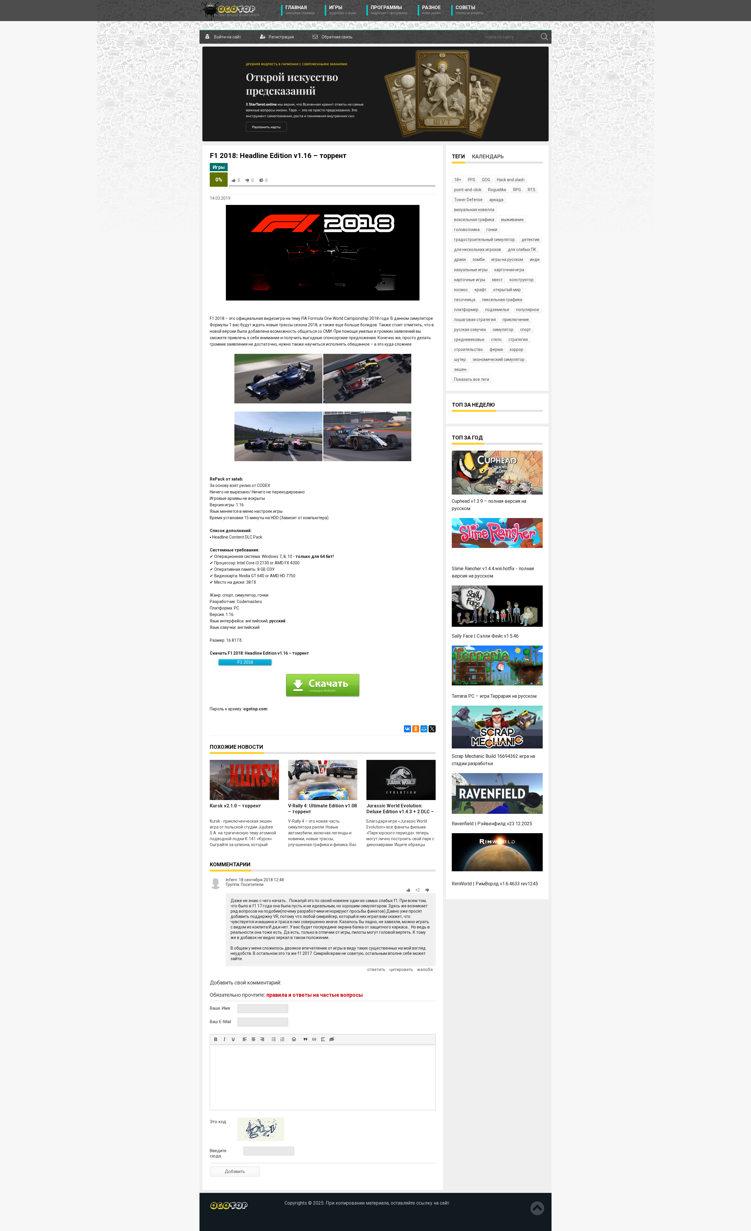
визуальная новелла (474, 209)
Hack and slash (511, 179)
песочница (464, 299)
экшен (460, 369)
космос (461, 289)
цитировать (401, 969)
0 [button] (239, 180)
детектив (530, 239)
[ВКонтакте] (407, 728)
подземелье (497, 309)
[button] (409, 890)
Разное (431, 10)
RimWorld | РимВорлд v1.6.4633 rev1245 (495, 884)
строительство (468, 349)
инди (534, 259)
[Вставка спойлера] (323, 1039)
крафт (480, 289)
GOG (486, 179)
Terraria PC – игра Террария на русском (494, 696)
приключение (516, 319)
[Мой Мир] (423, 728)
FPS (471, 179)
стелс (496, 339)
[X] (432, 728)
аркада (496, 199)
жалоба (425, 969)
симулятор (503, 329)
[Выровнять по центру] (253, 1039)
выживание (512, 219)
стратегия (518, 339)
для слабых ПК (522, 249)
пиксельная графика (502, 299)
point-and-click (467, 189)
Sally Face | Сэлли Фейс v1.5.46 (485, 636)
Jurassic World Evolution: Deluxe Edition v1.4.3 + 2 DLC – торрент (400, 811)
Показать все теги (471, 379)
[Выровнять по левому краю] (244, 1039)
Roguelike (497, 189)
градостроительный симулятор (484, 239)
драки (460, 259)
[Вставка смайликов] (294, 1039)
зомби (479, 259)
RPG (517, 189)
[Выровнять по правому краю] (262, 1039)
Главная (299, 10)
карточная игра (509, 269)
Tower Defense (468, 199)
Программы (389, 10)
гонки (491, 229)
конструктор (522, 279)
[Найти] (544, 37)
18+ (457, 179)
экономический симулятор (499, 359)
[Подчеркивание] (233, 1039)
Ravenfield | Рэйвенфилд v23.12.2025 (492, 823)
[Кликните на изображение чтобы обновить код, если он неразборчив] (260, 1139)
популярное (527, 309)
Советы (469, 10)
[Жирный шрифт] (215, 1039)
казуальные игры (471, 269)
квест (497, 279)
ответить (376, 969)
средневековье (469, 339)
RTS (531, 189)
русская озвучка (470, 329)
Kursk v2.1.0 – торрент (235, 806)
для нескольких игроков (477, 249)
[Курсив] (224, 1039)
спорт (525, 329)
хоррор (516, 349)
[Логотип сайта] (229, 10)
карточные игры (469, 279)
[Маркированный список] (273, 1039)
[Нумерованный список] (282, 1039)
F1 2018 (245, 662)
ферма (496, 349)
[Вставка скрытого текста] (331, 1039)
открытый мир (507, 289)
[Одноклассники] (415, 728)
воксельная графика (474, 219)
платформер (466, 309)
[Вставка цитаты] (305, 1039)
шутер (460, 359)
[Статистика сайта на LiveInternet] (222, 1222)
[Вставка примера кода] (314, 1039)
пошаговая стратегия (475, 319)
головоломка (467, 229)
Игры (342, 10)
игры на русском (507, 259)
